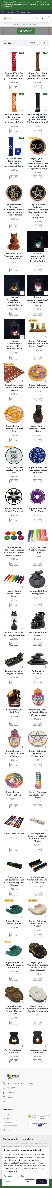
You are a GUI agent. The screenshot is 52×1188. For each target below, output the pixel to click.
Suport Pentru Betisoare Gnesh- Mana (38, 429)
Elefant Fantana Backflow (14, 711)
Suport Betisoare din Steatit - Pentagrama (37, 754)
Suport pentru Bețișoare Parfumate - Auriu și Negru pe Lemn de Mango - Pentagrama (38, 211)
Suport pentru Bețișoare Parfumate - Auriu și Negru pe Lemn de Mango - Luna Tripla (37, 163)
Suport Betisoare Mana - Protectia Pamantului (14, 965)
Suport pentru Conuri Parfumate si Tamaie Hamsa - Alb (37, 1009)
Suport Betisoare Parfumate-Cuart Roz (14, 429)
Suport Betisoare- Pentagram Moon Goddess (38, 470)
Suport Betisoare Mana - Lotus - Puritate (37, 924)
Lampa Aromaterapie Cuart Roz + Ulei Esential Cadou (37, 301)
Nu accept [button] (7, 1182)
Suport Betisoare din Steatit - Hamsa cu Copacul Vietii (37, 712)
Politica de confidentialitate (14, 1176)
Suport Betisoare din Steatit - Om (14, 793)
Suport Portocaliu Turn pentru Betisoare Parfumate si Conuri (14, 118)
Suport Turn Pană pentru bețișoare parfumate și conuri (37, 76)
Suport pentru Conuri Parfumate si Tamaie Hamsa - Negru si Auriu (37, 966)
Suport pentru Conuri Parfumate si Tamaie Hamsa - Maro (14, 1010)
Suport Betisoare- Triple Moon (38, 510)
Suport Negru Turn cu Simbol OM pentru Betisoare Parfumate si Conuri (37, 118)
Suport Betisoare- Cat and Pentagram (14, 510)
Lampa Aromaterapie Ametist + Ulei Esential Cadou (14, 345)
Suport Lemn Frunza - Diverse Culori (14, 594)
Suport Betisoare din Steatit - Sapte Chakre (38, 795)
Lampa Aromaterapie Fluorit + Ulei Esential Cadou (37, 257)
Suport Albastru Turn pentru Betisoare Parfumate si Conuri (14, 162)
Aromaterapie (24, 24)
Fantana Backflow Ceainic (38, 633)
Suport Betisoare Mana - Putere (14, 922)
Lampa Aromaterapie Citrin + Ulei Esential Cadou (14, 301)
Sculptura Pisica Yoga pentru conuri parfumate (14, 256)
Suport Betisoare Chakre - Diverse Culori (37, 550)
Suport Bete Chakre (14, 834)
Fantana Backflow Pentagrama (38, 592)
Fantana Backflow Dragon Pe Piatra (14, 672)
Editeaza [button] (29, 1182)
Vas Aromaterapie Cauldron (14, 1051)
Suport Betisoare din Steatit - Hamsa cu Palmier (14, 754)
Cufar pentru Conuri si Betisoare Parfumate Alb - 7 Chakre (37, 838)
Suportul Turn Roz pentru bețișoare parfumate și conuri (14, 76)
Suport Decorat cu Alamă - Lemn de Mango (14, 387)
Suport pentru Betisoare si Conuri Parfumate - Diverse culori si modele (14, 551)
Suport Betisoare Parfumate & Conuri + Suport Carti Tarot (37, 344)
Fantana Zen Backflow (37, 672)
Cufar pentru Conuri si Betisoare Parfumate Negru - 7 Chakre (14, 881)
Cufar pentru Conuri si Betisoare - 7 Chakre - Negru (37, 880)
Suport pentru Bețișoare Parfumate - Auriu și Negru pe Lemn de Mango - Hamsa (14, 210)
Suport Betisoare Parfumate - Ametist (37, 386)
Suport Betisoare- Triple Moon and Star (14, 470)
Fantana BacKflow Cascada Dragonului (14, 633)
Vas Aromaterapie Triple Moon (38, 1051)
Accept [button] (41, 1182)
